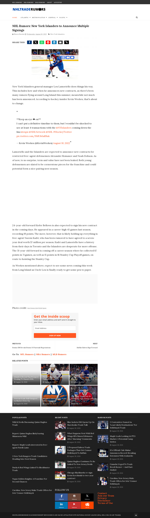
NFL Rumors (17, 2)
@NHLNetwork (37, 131)
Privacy (102, 498)
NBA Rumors (28, 2)
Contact (102, 493)
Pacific (62, 17)
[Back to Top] (136, 515)
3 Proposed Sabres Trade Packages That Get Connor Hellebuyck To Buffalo (79, 450)
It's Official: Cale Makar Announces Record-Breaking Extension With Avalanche (123, 453)
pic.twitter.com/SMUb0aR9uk (33, 136)
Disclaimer (104, 500)
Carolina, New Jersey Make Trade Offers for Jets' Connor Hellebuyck (123, 481)
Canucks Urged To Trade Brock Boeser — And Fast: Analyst (121, 467)
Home (14, 17)
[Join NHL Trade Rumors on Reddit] (87, 504)
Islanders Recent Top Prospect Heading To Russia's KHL (26, 378)
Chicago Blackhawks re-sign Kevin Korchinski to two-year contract (80, 475)
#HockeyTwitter (62, 131)
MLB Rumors (40, 2)
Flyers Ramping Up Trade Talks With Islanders (53, 378)
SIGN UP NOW (55, 335)
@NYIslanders (63, 127)
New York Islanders (57, 34)
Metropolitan (38, 17)
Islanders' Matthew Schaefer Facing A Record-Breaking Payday (82, 377)
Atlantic (24, 17)
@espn (24, 131)
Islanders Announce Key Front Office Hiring (54, 400)
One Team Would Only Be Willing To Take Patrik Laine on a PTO (83, 398)
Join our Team (106, 495)
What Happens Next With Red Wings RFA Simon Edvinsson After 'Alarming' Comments (80, 436)
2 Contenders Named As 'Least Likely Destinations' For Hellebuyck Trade (123, 425)
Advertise (58, 2)
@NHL (49, 131)
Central (52, 17)
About (49, 2)
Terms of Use (105, 503)
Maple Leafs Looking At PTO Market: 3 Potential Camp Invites (122, 439)
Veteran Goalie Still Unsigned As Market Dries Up (25, 400)
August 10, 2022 (61, 143)
